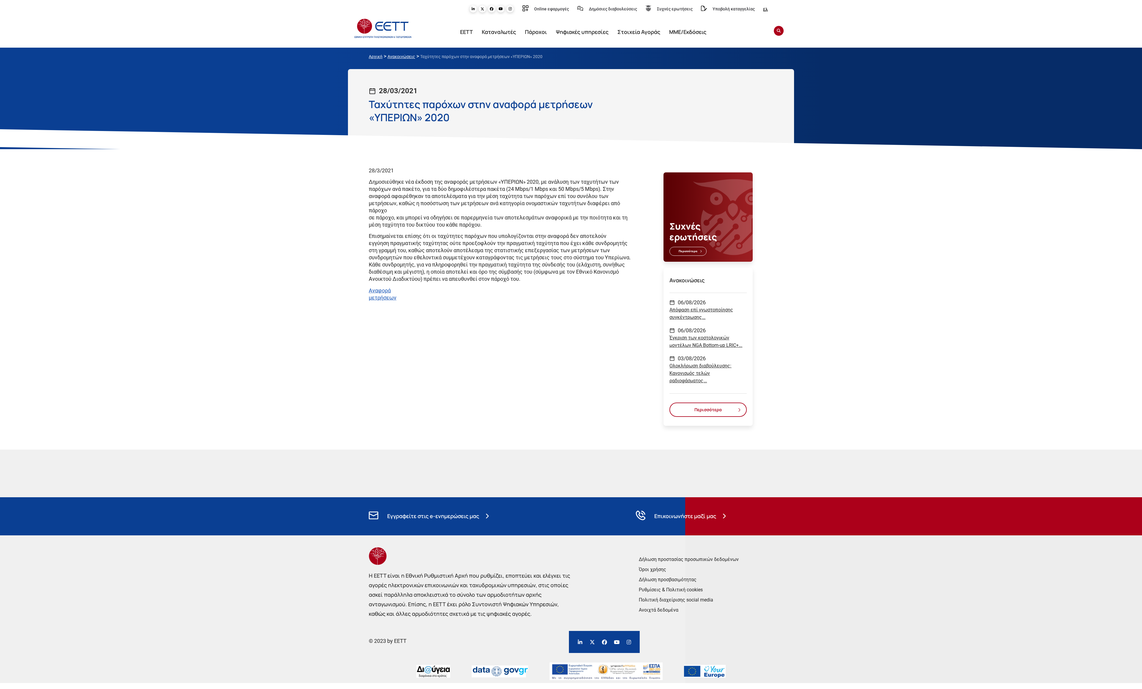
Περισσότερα (688, 251)
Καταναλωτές (499, 31)
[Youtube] (500, 9)
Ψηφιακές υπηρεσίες (582, 31)
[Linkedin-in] (473, 9)
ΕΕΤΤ (466, 31)
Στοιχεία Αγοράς (638, 31)
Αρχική (375, 56)
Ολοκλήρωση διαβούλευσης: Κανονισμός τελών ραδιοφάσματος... (700, 373)
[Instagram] (510, 9)
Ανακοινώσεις (401, 56)
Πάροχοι (536, 31)
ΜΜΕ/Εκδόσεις (687, 31)
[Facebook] (491, 9)
